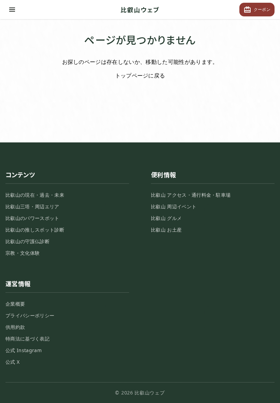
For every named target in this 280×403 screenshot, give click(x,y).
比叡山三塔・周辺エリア (32, 206)
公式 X (12, 362)
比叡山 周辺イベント (173, 206)
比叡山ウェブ (140, 9)
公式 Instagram (23, 350)
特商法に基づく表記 (27, 338)
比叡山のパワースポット (32, 218)
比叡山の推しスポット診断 (34, 229)
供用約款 (15, 327)
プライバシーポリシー (29, 315)
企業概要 (15, 304)
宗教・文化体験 (22, 253)
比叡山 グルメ (166, 218)
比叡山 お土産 (166, 229)
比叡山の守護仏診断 (27, 241)
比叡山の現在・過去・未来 (34, 195)
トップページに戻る (140, 75)
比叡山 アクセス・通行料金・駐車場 (190, 195)
